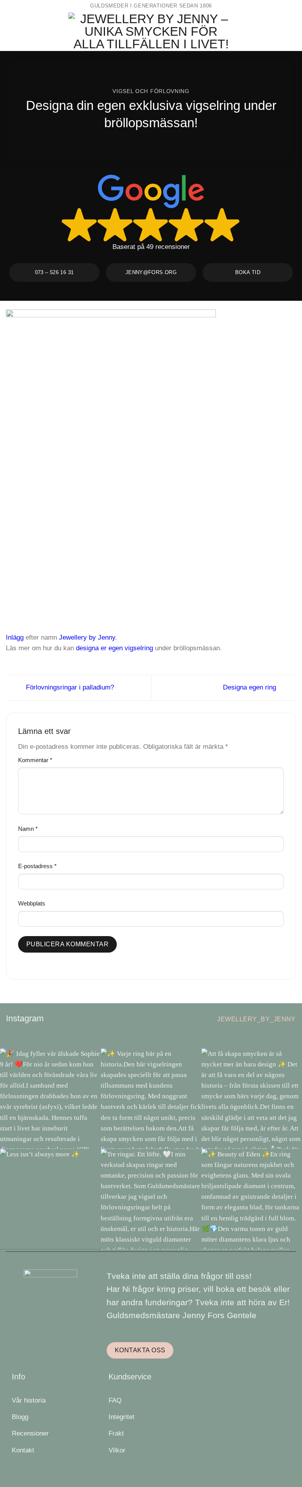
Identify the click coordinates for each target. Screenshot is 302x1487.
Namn (28, 828)
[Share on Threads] (150, 659)
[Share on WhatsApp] (120, 659)
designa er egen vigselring (114, 648)
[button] (11, 31)
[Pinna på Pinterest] (171, 659)
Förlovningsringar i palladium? (69, 687)
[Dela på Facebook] (130, 659)
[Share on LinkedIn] (181, 659)
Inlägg (15, 637)
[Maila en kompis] (161, 659)
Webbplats (31, 903)
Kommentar (35, 760)
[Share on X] (140, 659)
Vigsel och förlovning (150, 91)
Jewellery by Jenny (87, 637)
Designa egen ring (250, 687)
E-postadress (37, 866)
